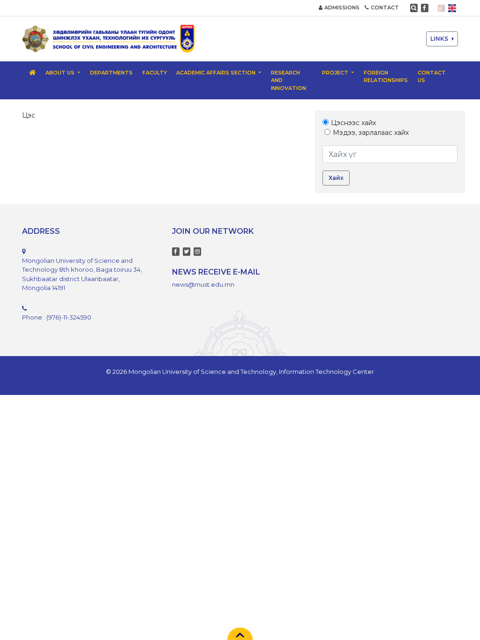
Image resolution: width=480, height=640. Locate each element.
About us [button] (60, 72)
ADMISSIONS (342, 7)
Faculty (154, 72)
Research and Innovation (288, 80)
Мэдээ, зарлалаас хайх (371, 132)
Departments (111, 72)
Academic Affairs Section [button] (216, 72)
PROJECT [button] (336, 72)
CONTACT (385, 7)
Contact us (432, 76)
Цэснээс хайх (353, 123)
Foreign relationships (386, 76)
